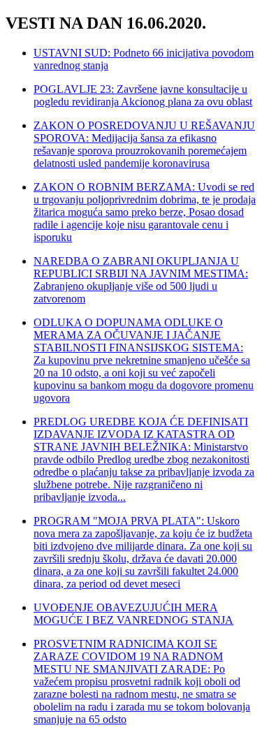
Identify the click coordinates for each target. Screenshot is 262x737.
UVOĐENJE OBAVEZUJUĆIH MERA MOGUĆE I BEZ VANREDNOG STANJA (133, 613)
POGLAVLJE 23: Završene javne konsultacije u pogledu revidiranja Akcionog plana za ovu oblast (143, 95)
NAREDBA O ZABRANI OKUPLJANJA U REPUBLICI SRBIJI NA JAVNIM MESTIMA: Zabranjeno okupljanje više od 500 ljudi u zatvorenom (141, 280)
